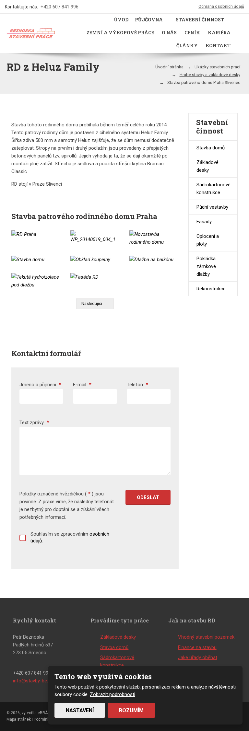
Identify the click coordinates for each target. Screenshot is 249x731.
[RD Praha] (36, 234)
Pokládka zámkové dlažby (206, 266)
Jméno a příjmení (40, 385)
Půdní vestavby (212, 207)
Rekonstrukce (211, 289)
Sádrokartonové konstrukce (213, 188)
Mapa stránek (18, 719)
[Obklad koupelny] (95, 259)
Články (187, 45)
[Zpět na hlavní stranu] (30, 33)
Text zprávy (34, 422)
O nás (169, 32)
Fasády (204, 222)
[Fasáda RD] (95, 277)
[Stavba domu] (36, 259)
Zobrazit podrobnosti (112, 694)
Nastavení (80, 710)
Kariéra (219, 32)
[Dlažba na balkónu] (154, 259)
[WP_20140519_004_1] (95, 236)
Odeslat (148, 497)
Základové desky (207, 166)
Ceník (192, 32)
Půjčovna (149, 20)
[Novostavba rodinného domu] (154, 238)
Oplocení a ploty (207, 240)
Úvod (121, 20)
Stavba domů (210, 148)
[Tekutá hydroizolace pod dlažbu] (36, 281)
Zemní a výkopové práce (120, 32)
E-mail (82, 385)
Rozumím (131, 710)
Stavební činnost (200, 20)
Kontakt (218, 45)
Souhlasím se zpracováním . (69, 537)
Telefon (137, 385)
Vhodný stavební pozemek (206, 637)
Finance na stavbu (197, 647)
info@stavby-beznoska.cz (41, 681)
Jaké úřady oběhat (197, 657)
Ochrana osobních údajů (221, 6)
